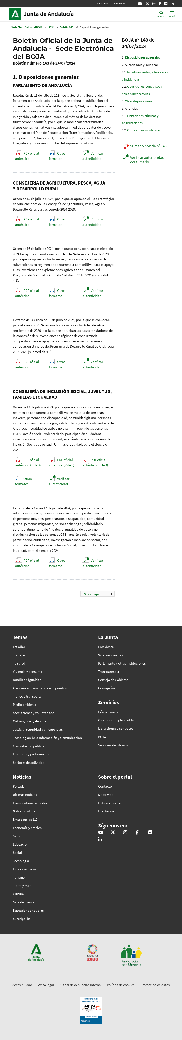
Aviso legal (46, 985)
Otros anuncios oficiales (144, 130)
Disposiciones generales (142, 57)
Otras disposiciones (138, 101)
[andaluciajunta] (147, 3)
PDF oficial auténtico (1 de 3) (28, 462)
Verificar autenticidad (92, 156)
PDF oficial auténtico (27, 156)
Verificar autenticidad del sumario (147, 159)
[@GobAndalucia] (140, 3)
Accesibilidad (22, 985)
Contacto (103, 3)
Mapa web (119, 3)
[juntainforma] (165, 3)
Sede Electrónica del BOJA (27, 27)
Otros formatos (57, 156)
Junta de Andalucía (16, 14)
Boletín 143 (66, 27)
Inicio (55, 14)
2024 (51, 27)
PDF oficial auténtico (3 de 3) (95, 462)
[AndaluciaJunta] (160, 3)
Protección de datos (155, 985)
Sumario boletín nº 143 (148, 145)
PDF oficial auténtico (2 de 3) (61, 462)
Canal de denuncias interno (80, 985)
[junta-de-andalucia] (172, 3)
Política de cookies (120, 985)
